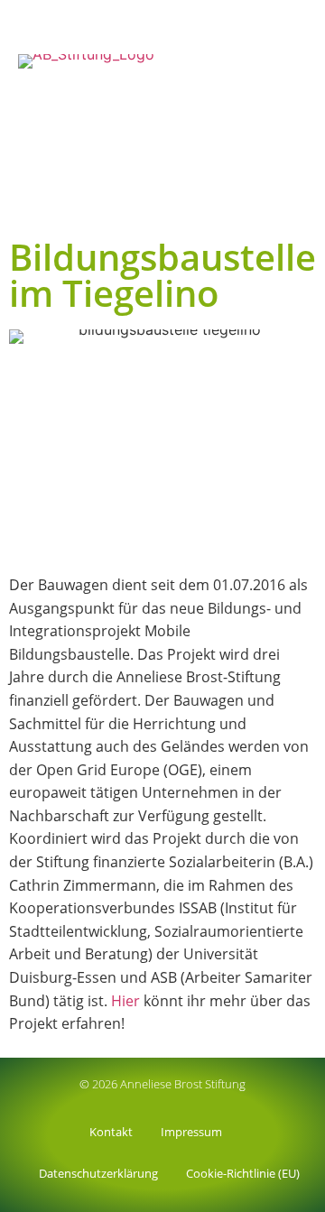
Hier (123, 1001)
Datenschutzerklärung (98, 1173)
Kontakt (111, 1132)
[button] (303, 206)
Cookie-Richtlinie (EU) (243, 1173)
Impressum (191, 1132)
